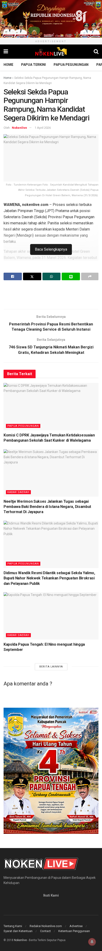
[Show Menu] (6, 51)
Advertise (76, 926)
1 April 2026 (43, 127)
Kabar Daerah (18, 492)
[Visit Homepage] (51, 51)
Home (8, 65)
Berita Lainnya (51, 666)
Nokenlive (19, 127)
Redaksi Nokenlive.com (46, 926)
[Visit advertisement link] (51, 19)
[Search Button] (96, 51)
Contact (45, 931)
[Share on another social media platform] (89, 276)
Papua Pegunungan (71, 65)
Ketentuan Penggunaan (74, 931)
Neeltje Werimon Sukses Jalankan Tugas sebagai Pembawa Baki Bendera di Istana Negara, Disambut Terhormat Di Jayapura (47, 506)
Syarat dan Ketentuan (18, 931)
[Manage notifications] (92, 942)
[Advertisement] (51, 294)
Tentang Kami (13, 926)
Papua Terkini (33, 65)
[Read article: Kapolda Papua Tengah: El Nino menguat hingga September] (51, 616)
